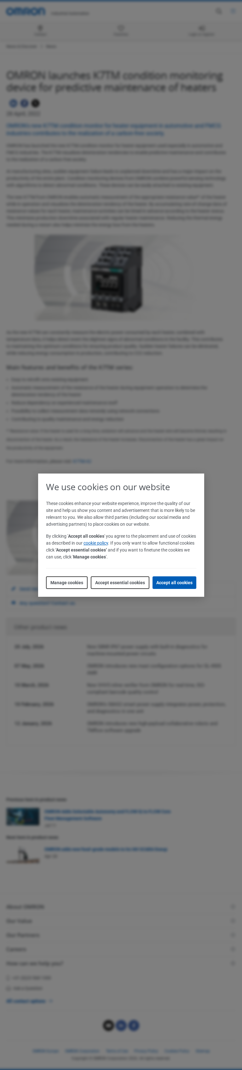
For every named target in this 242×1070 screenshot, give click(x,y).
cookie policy (96, 543)
